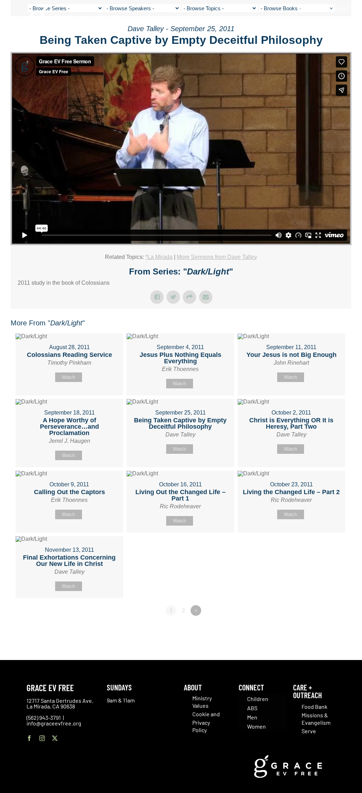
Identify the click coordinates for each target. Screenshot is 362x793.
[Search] (347, 25)
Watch (68, 377)
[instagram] (42, 738)
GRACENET (339, 9)
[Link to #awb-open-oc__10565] (340, 46)
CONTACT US (311, 9)
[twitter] (55, 738)
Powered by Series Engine (325, 630)
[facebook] (29, 738)
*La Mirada (159, 257)
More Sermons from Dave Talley (217, 257)
